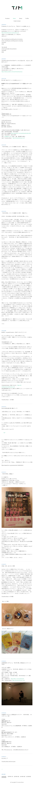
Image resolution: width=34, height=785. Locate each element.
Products (7, 18)
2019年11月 (10, 776)
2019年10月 (16, 776)
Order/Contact (17, 21)
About (20, 18)
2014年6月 (28, 776)
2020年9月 (4, 776)
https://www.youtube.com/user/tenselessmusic (12, 71)
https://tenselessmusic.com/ (18, 680)
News (14, 18)
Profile (27, 18)
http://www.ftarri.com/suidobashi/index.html (21, 133)
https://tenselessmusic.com (19, 138)
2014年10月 (22, 776)
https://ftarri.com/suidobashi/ (17, 678)
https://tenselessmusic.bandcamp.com (10, 32)
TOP (4, 432)
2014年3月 (4, 777)
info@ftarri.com (7, 136)
